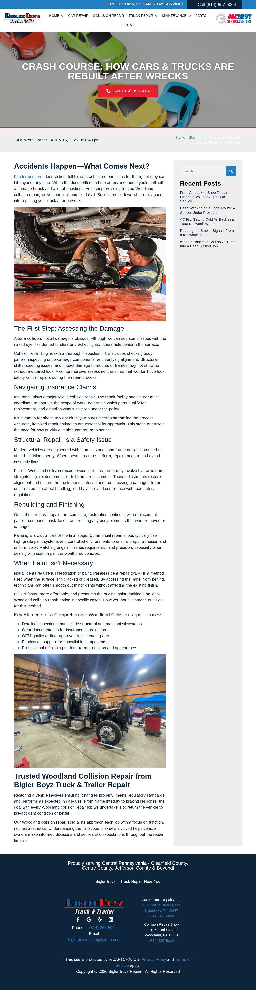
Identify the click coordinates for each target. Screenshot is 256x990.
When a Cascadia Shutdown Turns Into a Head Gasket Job (207, 244)
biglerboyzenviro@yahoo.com (94, 939)
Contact (128, 25)
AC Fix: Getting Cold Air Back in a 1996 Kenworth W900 (207, 221)
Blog (192, 137)
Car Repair (78, 16)
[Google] (89, 920)
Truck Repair (141, 16)
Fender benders (28, 176)
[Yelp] (100, 920)
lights (94, 344)
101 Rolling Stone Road (162, 905)
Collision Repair (108, 16)
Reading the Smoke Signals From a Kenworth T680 (207, 233)
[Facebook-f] (78, 920)
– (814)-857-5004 (101, 927)
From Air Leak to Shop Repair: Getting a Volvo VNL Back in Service (204, 197)
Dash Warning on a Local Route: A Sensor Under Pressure (207, 210)
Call (201, 4)
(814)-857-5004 (221, 4)
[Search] (231, 171)
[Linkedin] (111, 920)
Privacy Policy (153, 959)
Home (54, 16)
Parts (200, 16)
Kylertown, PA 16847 (161, 911)
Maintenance (174, 16)
